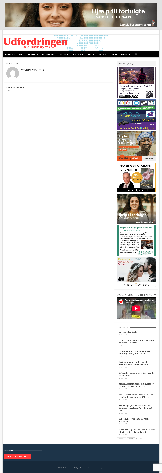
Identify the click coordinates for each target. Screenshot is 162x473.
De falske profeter (15, 87)
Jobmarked (78, 54)
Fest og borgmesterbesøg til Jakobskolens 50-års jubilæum (134, 363)
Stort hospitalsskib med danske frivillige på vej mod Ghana (134, 352)
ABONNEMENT (48, 54)
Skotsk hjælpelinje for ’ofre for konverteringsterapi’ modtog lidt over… (135, 408)
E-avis (91, 54)
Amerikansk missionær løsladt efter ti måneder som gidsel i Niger (137, 396)
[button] (136, 55)
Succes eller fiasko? (128, 332)
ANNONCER (63, 54)
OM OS (101, 54)
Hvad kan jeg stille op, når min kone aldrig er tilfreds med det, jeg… (137, 431)
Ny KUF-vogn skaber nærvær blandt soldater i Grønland (137, 341)
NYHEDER (9, 54)
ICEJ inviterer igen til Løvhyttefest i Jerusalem (136, 420)
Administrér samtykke (17, 456)
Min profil (126, 54)
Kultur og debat (28, 54)
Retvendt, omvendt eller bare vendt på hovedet (136, 374)
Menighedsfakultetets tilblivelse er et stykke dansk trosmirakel (136, 385)
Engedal (103, 468)
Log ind (114, 54)
